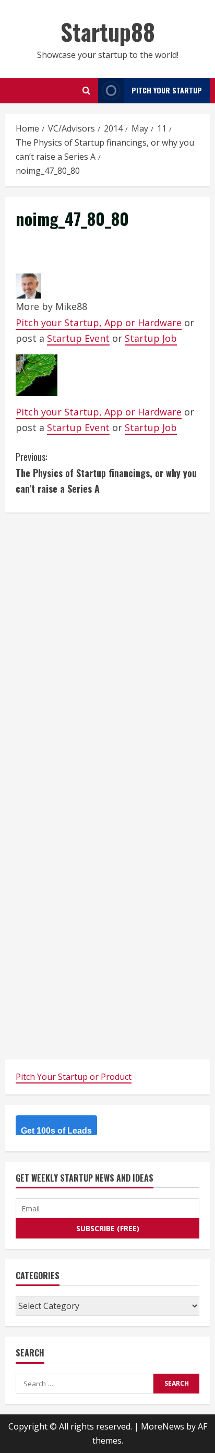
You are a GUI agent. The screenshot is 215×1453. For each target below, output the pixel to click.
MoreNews (162, 1426)
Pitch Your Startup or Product (74, 1076)
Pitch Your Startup (167, 90)
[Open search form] (86, 90)
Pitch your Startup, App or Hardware (99, 322)
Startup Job (151, 338)
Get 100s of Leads (56, 1130)
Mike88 (71, 306)
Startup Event (78, 338)
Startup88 (108, 32)
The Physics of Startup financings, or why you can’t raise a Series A (106, 472)
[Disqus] (107, 653)
